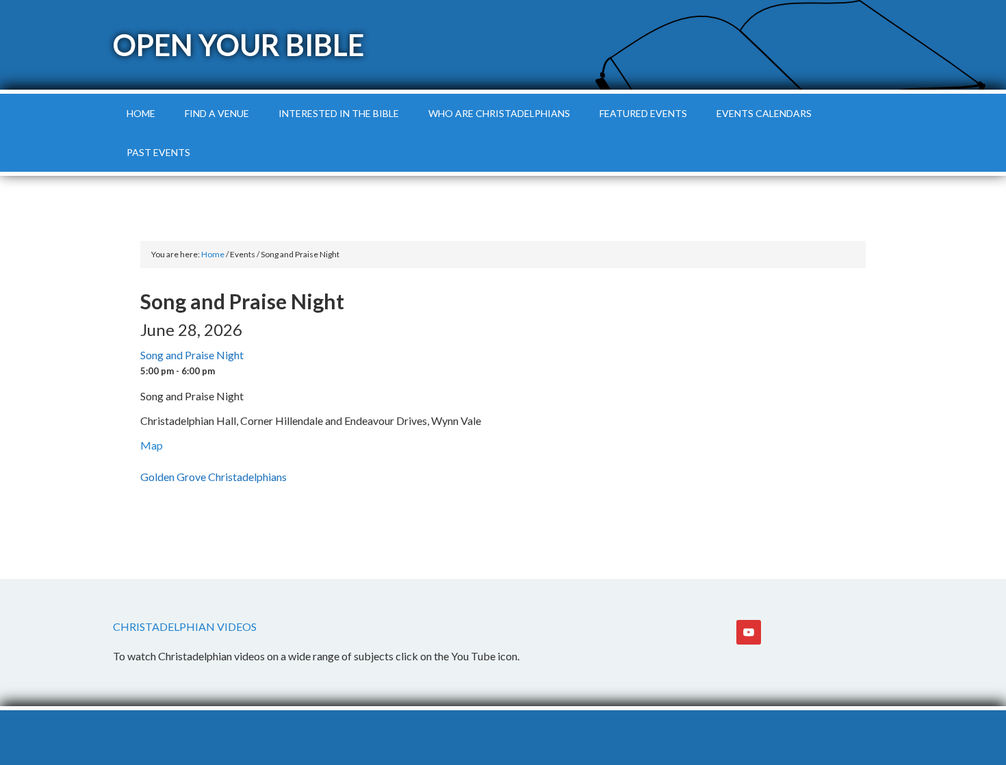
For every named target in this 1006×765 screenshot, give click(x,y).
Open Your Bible (238, 44)
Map (151, 445)
